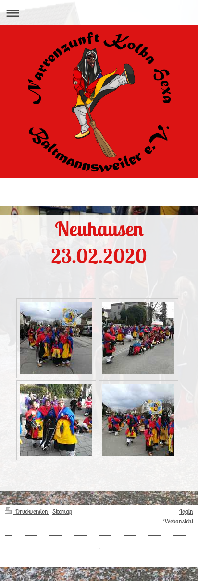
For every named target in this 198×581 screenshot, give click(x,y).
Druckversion (31, 511)
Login (186, 511)
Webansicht (178, 521)
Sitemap (62, 511)
